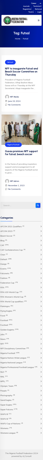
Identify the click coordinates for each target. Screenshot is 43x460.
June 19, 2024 (14, 101)
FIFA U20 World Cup (11, 292)
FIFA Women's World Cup (13, 296)
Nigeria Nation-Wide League (15, 357)
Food (4, 315)
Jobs (3, 334)
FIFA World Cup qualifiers (13, 301)
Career (33, 3)
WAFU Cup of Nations (11, 423)
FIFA (4, 287)
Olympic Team (8, 386)
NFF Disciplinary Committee (14, 348)
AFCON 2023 (7, 231)
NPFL (4, 381)
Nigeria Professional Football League (18, 367)
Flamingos (6, 306)
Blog (3, 240)
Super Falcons (8, 409)
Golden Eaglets (9, 329)
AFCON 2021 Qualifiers (12, 226)
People (4, 390)
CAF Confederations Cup (12, 249)
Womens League (9, 432)
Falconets (6, 273)
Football (6, 320)
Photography (7, 395)
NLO (3, 371)
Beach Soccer (7, 235)
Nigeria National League (13, 362)
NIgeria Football (13, 145)
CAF (4, 245)
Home (17, 38)
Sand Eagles (7, 400)
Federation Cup (9, 282)
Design (4, 264)
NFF (4, 343)
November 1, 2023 (16, 185)
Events (5, 268)
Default (10, 62)
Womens (6, 428)
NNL (4, 376)
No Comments (14, 104)
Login (39, 12)
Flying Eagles (8, 310)
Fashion (5, 278)
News (4, 339)
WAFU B (5, 414)
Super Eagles (8, 404)
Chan (4, 254)
